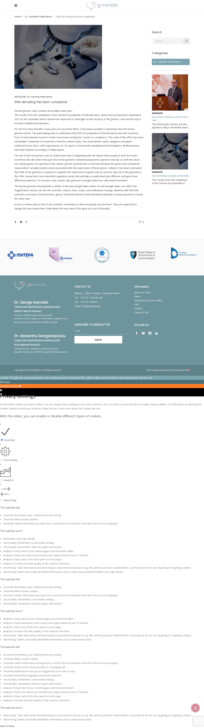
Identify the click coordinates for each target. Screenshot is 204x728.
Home (17, 16)
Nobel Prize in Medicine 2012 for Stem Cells (170, 119)
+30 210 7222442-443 (91, 297)
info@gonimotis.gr (90, 306)
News (137, 296)
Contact (138, 308)
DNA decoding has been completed (170, 175)
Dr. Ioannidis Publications (38, 16)
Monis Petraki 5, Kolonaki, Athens (102, 293)
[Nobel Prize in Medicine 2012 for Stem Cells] (170, 92)
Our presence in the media (148, 300)
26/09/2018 (20, 96)
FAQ (136, 304)
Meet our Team (142, 292)
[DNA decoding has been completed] (170, 151)
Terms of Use (141, 312)
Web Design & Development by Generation (166, 370)
